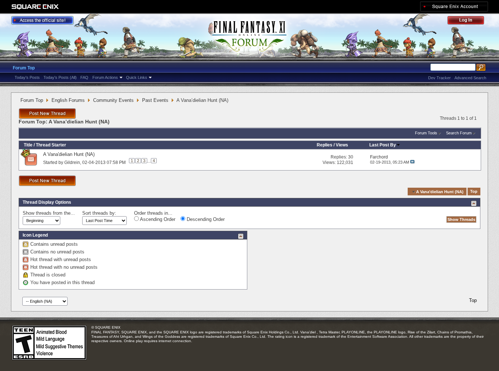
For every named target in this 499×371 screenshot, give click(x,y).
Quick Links (136, 77)
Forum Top (24, 67)
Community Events (113, 100)
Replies (324, 145)
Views (342, 145)
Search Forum (459, 133)
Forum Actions (105, 77)
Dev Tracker (439, 78)
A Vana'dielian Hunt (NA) (69, 154)
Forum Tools (426, 133)
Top (473, 192)
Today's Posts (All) (60, 77)
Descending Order (205, 219)
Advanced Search (470, 78)
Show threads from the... (49, 213)
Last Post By (382, 145)
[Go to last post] (412, 162)
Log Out (469, 21)
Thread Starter (51, 145)
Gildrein (72, 162)
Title (28, 145)
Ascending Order (157, 219)
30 (350, 157)
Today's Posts (27, 77)
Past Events (155, 100)
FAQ (84, 77)
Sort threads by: (99, 213)
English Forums (68, 100)
